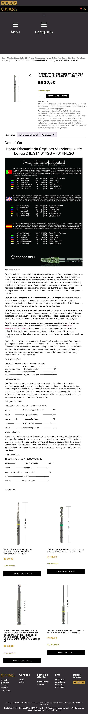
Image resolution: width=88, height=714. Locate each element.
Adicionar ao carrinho (57, 96)
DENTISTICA (63, 116)
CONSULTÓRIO (52, 116)
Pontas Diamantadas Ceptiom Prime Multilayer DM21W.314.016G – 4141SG (65, 550)
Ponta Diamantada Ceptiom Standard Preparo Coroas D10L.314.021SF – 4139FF (17, 551)
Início (4, 58)
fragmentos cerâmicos (52, 121)
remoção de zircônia (52, 128)
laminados (65, 121)
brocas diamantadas (55, 113)
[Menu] (15, 25)
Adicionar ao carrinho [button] (22, 573)
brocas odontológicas (72, 113)
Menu (15, 32)
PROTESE (75, 125)
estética (79, 118)
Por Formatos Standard (64, 106)
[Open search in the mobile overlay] (47, 9)
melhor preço (43, 123)
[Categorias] (44, 25)
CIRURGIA (41, 116)
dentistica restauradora (77, 116)
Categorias (44, 32)
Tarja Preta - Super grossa (55, 109)
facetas (40, 121)
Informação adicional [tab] (28, 135)
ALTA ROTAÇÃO (69, 111)
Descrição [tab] (10, 135)
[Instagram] (11, 3)
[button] (44, 15)
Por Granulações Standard (64, 58)
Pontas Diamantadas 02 (17, 58)
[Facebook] (7, 3)
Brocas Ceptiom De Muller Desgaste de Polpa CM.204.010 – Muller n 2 (65, 631)
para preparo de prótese (57, 123)
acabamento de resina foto (52, 111)
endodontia (71, 118)
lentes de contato (76, 121)
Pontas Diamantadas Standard (41, 58)
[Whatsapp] (15, 3)
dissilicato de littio (59, 118)
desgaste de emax (45, 118)
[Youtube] (3, 3)
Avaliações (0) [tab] (48, 135)
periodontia (72, 123)
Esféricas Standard (54, 104)
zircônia (64, 128)
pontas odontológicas (63, 125)
